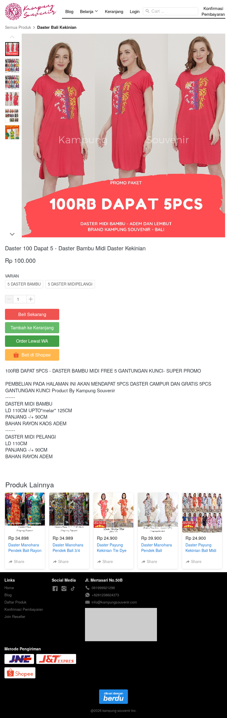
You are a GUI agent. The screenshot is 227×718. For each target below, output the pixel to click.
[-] (55, 588)
